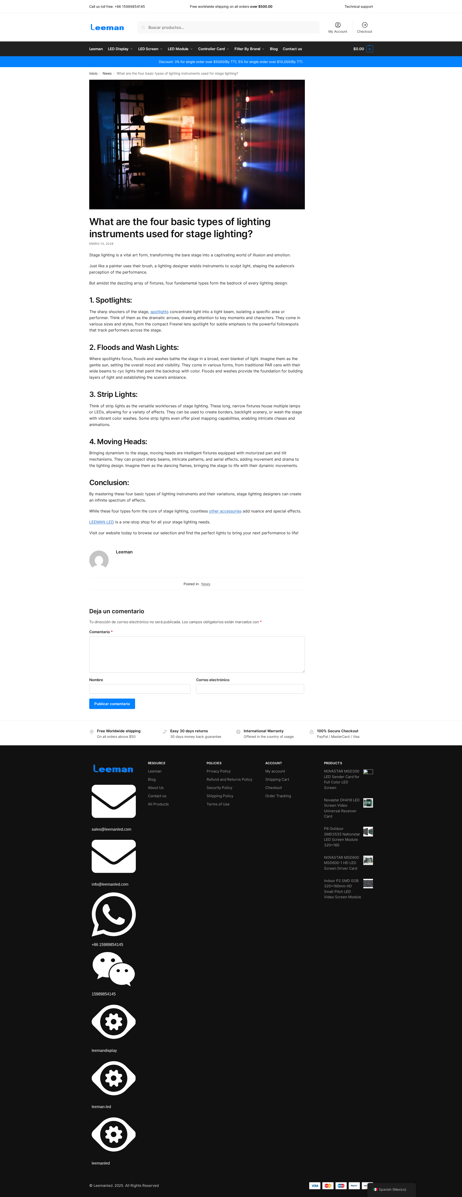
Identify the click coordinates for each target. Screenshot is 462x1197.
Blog (152, 779)
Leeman (124, 551)
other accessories (225, 511)
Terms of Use (218, 804)
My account (275, 771)
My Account (337, 31)
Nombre (96, 679)
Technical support (359, 6)
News (107, 73)
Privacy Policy (219, 771)
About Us (156, 787)
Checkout (364, 31)
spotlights (159, 311)
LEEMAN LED (101, 522)
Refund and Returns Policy (229, 779)
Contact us (157, 796)
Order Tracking (278, 796)
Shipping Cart (277, 779)
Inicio (93, 73)
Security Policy (219, 787)
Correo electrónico (212, 679)
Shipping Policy (220, 796)
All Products (158, 804)
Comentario (101, 632)
